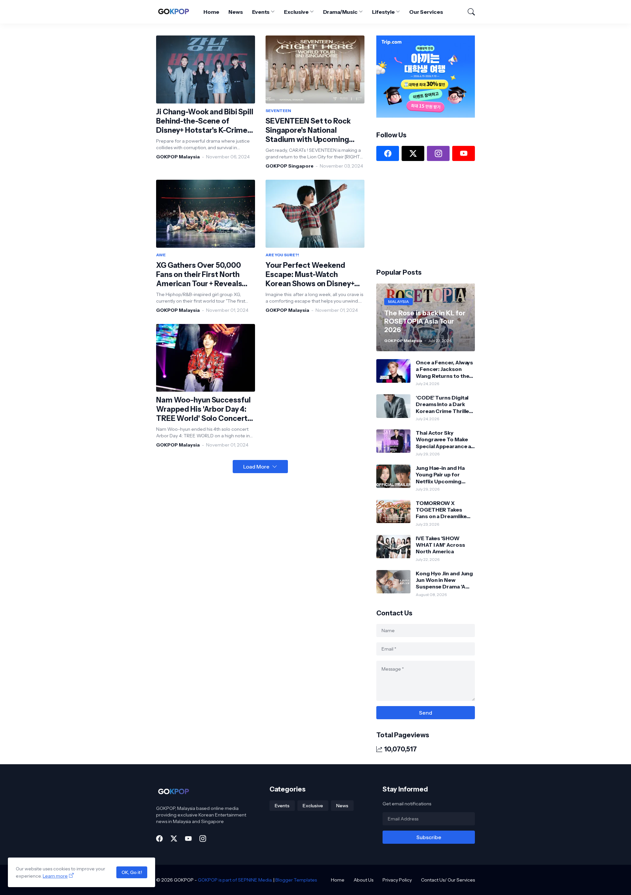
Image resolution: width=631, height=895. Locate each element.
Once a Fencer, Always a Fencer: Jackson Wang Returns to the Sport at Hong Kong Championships (444, 369)
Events (261, 12)
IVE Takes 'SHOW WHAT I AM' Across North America (440, 545)
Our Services (426, 12)
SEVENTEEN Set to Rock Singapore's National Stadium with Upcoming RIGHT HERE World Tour (308, 130)
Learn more (55, 876)
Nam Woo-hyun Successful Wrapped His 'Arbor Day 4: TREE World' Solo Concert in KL (203, 409)
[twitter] (413, 153)
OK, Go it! (132, 872)
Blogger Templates (296, 880)
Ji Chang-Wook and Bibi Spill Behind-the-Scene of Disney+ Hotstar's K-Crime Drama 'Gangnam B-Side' (204, 121)
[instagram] (438, 153)
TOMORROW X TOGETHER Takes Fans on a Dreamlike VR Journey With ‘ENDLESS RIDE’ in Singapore (441, 510)
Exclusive (296, 12)
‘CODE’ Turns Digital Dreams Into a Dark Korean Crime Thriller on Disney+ (443, 404)
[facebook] (387, 153)
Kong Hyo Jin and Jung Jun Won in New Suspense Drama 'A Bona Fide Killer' (444, 580)
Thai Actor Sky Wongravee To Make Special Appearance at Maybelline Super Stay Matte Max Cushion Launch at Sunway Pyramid (444, 439)
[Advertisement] (425, 214)
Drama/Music (340, 12)
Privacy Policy (397, 880)
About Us (363, 880)
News (235, 12)
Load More (256, 466)
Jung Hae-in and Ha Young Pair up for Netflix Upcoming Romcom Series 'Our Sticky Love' (442, 475)
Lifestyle (383, 12)
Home (211, 12)
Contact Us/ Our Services (448, 880)
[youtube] (463, 153)
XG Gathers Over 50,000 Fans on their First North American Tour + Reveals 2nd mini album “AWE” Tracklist (199, 274)
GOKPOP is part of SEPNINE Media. (235, 880)
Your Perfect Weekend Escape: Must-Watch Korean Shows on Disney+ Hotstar (310, 274)
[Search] (468, 11)
